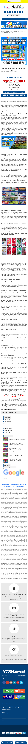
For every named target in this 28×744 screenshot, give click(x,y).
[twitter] (5, 12)
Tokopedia (4, 713)
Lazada (12, 713)
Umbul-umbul (22, 114)
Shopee (8, 713)
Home (2, 31)
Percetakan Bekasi (17, 730)
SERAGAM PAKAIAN (8, 428)
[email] (17, 12)
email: (3, 720)
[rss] (15, 12)
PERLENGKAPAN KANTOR (9, 423)
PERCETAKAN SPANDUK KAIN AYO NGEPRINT (12, 706)
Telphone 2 (14, 92)
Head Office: (5, 704)
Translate (5, 478)
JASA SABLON (7, 419)
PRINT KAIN (6, 426)
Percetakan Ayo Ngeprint (13, 675)
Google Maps (17, 713)
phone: (3, 716)
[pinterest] (22, 12)
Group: (3, 712)
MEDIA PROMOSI (7, 421)
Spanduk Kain (10, 114)
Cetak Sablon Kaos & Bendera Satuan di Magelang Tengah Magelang (15, 450)
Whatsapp (22, 92)
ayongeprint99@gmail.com (14, 720)
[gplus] (10, 12)
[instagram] (13, 12)
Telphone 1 (7, 92)
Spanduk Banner (8, 430)
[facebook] (8, 12)
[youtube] (20, 12)
